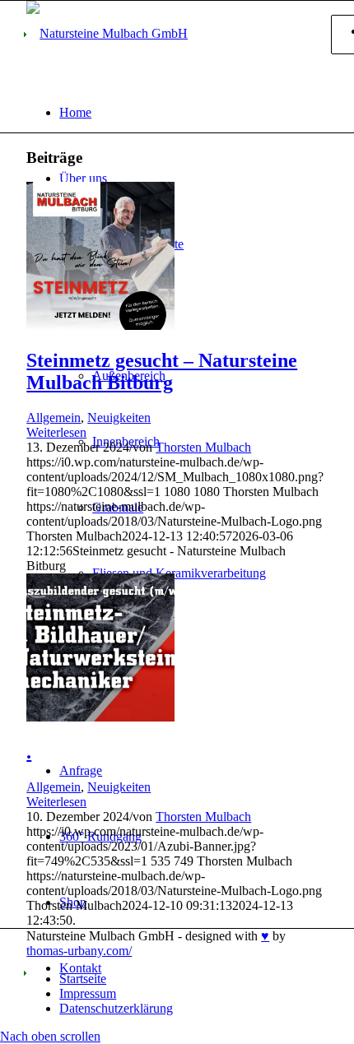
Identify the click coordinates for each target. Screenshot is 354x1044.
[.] (100, 717)
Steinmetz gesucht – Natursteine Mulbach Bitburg (161, 371)
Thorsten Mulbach (203, 447)
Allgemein (53, 418)
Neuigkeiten (119, 418)
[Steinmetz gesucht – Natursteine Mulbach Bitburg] (100, 325)
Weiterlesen (56, 432)
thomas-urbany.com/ (79, 951)
